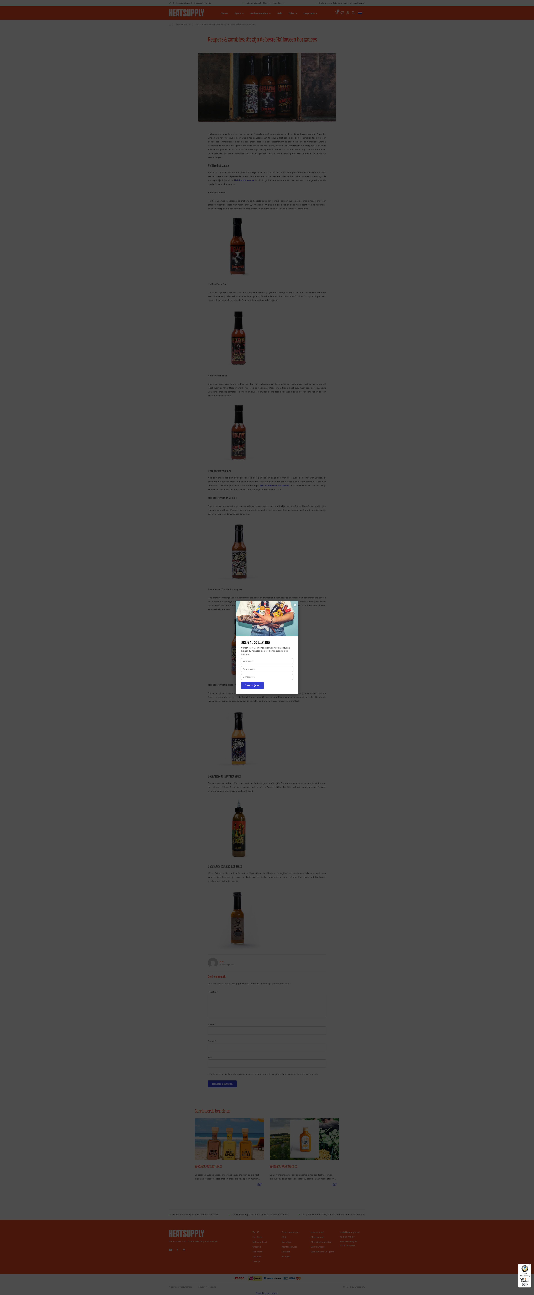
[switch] (525, 1284)
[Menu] (529, 1265)
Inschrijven (252, 685)
